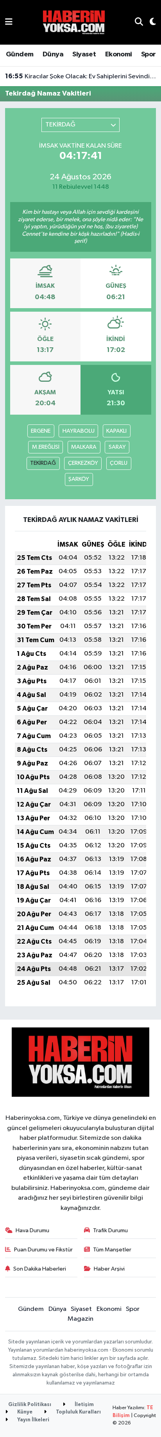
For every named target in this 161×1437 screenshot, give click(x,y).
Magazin (80, 1319)
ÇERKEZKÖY (83, 463)
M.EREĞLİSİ (45, 447)
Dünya (53, 54)
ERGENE (40, 431)
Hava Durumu (32, 1230)
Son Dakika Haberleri (39, 1269)
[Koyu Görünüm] (149, 22)
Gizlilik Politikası (29, 1404)
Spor (148, 54)
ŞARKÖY (78, 479)
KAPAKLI (116, 431)
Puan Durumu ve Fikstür (43, 1250)
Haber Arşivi (109, 1269)
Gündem (19, 54)
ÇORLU (118, 463)
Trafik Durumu (110, 1230)
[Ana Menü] (9, 22)
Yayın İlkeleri (32, 1420)
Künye (24, 1412)
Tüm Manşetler (112, 1250)
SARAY (117, 447)
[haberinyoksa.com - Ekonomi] (74, 22)
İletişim (83, 1404)
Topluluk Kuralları (78, 1412)
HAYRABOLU (79, 431)
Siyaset (84, 54)
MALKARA (84, 447)
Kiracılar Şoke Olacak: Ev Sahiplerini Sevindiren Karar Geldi (80, 76)
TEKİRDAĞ (43, 463)
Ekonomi (118, 54)
